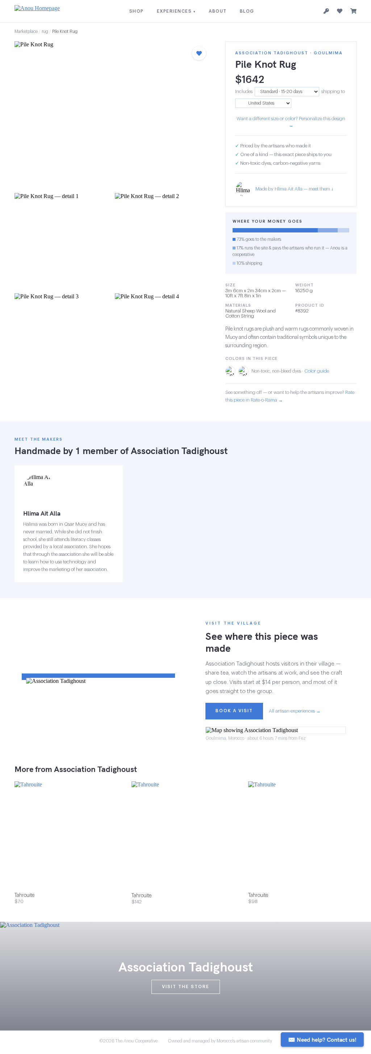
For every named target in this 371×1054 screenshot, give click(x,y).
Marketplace (26, 31)
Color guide (316, 371)
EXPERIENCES (176, 11)
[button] (112, 115)
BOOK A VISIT (234, 711)
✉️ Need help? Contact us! (322, 1039)
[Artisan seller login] (326, 11)
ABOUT (218, 11)
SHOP (136, 11)
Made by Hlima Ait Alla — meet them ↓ (294, 188)
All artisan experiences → (295, 711)
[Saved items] (339, 11)
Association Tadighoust (179, 451)
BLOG (247, 11)
